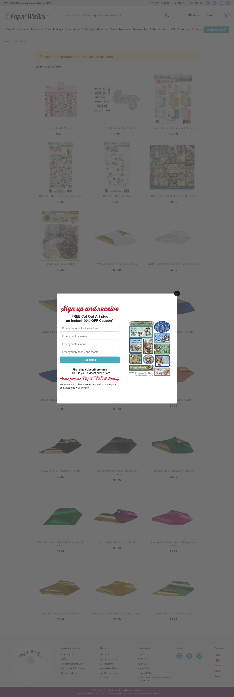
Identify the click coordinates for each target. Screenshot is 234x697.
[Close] (177, 293)
